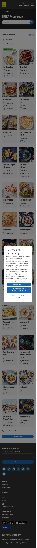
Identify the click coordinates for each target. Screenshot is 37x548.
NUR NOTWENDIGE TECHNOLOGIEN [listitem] (19, 290)
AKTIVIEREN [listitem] (18, 285)
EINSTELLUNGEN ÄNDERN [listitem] (19, 296)
